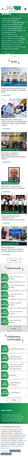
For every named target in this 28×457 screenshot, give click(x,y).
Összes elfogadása (15, 451)
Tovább (7, 51)
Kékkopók (13, 375)
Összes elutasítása (6, 454)
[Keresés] (2, 9)
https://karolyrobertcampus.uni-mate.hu (13, 419)
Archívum (13, 260)
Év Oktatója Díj (15, 393)
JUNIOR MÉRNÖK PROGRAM (15, 384)
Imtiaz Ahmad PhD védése (16, 295)
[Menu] (25, 9)
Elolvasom (6, 95)
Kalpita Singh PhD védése (16, 304)
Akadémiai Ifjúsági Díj (17, 349)
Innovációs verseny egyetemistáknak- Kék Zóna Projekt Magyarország (16, 366)
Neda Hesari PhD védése (15, 321)
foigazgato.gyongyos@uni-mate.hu (13, 422)
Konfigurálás (4, 451)
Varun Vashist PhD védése (16, 313)
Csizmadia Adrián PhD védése (17, 286)
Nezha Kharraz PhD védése (16, 278)
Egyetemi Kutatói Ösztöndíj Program (16, 358)
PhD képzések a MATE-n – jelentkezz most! (13, 14)
